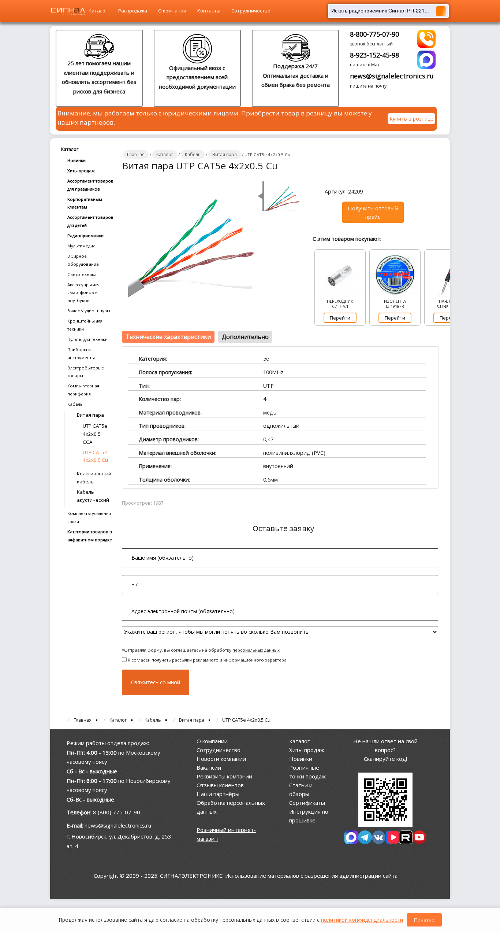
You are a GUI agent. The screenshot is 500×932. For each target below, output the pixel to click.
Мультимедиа (81, 245)
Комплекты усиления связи (89, 517)
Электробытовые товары (85, 372)
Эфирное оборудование (83, 260)
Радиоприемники (85, 235)
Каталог (98, 10)
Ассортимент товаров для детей (90, 221)
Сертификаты (307, 802)
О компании (172, 10)
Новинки (76, 160)
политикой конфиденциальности (362, 919)
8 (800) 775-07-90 (116, 812)
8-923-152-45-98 (374, 55)
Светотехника (82, 274)
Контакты (208, 10)
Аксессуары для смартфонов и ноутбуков (83, 292)
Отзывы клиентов (220, 785)
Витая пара (90, 415)
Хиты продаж (81, 170)
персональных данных (256, 650)
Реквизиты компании (224, 776)
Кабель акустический (93, 496)
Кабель (75, 404)
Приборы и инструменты (81, 353)
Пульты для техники (87, 339)
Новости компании (221, 758)
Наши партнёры (218, 793)
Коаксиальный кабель (94, 477)
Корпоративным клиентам (84, 203)
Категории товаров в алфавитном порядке (89, 535)
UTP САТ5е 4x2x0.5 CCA (95, 434)
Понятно (424, 920)
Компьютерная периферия (83, 390)
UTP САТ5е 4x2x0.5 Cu (95, 456)
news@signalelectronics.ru (392, 75)
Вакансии (209, 767)
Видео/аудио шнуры (88, 310)
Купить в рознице (411, 118)
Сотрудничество (250, 10)
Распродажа (132, 10)
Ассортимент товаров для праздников (90, 185)
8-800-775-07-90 (374, 34)
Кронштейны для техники (84, 325)
